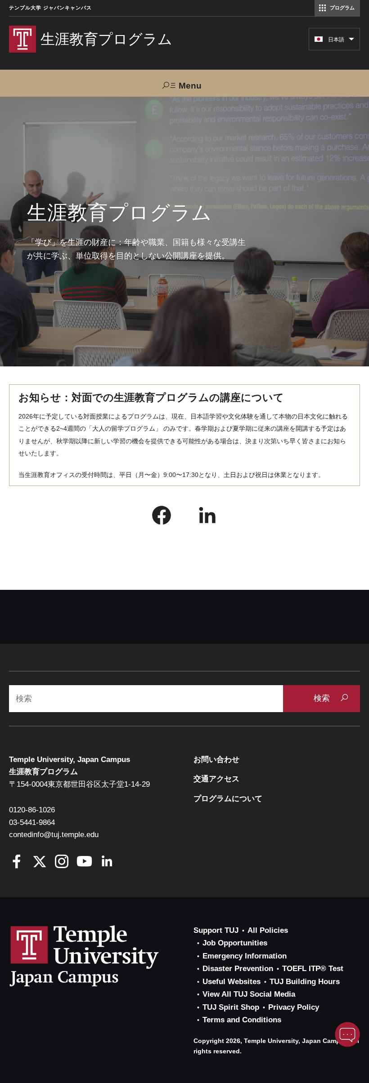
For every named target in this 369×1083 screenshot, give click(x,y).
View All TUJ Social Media (248, 994)
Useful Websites (231, 981)
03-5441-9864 (32, 822)
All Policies (268, 930)
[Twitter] (39, 862)
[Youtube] (84, 862)
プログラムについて (228, 798)
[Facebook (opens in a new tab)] (161, 517)
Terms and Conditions (241, 1020)
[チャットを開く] (347, 1034)
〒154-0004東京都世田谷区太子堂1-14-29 (79, 784)
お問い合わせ (216, 759)
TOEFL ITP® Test (312, 968)
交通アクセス (216, 779)
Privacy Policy (293, 1007)
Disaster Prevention (237, 968)
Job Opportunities (234, 943)
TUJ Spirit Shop (230, 1007)
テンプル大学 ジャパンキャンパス (50, 8)
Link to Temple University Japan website (99, 955)
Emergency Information (244, 956)
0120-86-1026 (32, 810)
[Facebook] (17, 862)
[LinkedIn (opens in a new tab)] (207, 517)
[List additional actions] (351, 41)
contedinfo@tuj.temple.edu (54, 834)
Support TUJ (216, 930)
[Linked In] (107, 862)
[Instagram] (62, 862)
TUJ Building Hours (305, 981)
